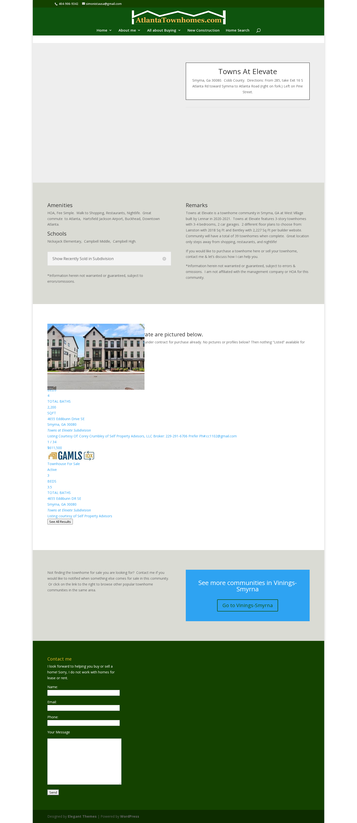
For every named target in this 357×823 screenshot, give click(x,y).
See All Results (60, 521)
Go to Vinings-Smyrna (247, 605)
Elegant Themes (82, 816)
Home (102, 30)
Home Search (237, 30)
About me (127, 30)
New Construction (203, 30)
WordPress (129, 816)
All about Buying (161, 30)
